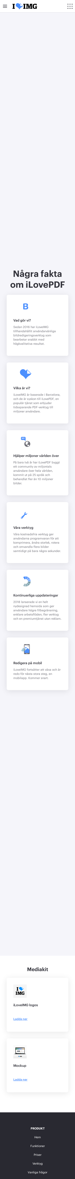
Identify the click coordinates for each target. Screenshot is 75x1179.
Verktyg (37, 1163)
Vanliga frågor (37, 1172)
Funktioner (37, 1146)
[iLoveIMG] (24, 6)
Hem (37, 1137)
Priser (37, 1154)
